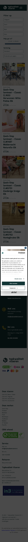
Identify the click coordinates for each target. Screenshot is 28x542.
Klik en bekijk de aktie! (14, 291)
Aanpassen (12, 288)
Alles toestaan (13, 283)
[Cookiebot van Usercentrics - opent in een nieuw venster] (19, 253)
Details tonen (18, 278)
